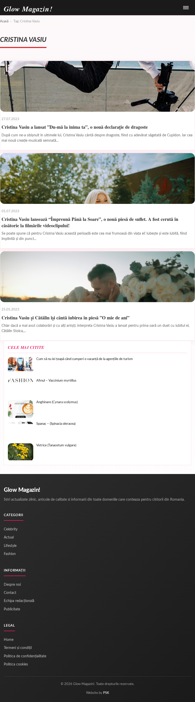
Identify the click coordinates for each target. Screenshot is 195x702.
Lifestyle (10, 546)
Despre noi (12, 584)
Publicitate (12, 609)
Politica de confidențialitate (25, 656)
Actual (9, 537)
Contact (10, 593)
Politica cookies (16, 664)
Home (8, 640)
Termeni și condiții (18, 648)
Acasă (4, 21)
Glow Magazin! (22, 490)
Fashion (10, 554)
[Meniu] (186, 8)
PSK (106, 693)
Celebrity (11, 529)
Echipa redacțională (19, 601)
